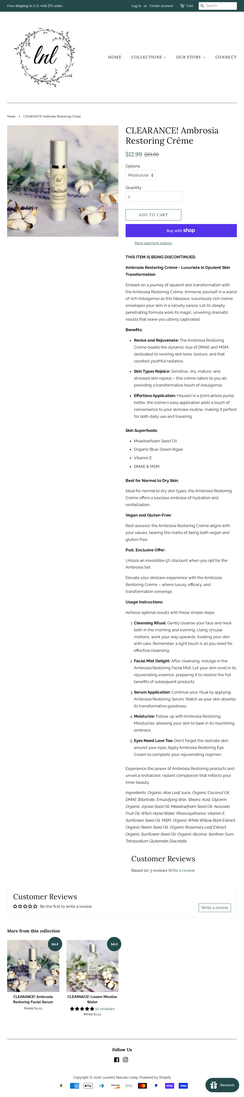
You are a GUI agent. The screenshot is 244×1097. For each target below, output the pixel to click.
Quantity (134, 187)
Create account (161, 6)
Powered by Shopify (155, 1077)
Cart (189, 6)
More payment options (153, 243)
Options (133, 166)
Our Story (189, 57)
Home (115, 57)
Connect (226, 57)
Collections (147, 57)
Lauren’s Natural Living (120, 1077)
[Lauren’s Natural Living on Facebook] (116, 1061)
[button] (82, 1008)
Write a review (181, 870)
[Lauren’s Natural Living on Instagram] (125, 1061)
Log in (136, 6)
